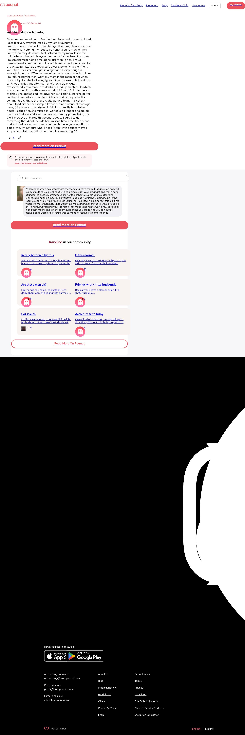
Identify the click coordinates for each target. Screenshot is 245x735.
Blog (101, 681)
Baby (165, 6)
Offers (101, 701)
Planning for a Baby (131, 6)
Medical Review (107, 688)
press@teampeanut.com (58, 689)
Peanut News (142, 674)
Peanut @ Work (107, 708)
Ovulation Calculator (147, 715)
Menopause (198, 6)
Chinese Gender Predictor (149, 708)
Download (140, 695)
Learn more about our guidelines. (31, 163)
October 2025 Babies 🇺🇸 (29, 24)
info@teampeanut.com (57, 700)
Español (209, 729)
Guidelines (104, 695)
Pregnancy (152, 6)
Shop (101, 715)
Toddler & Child (179, 6)
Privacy (139, 688)
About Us (103, 674)
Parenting (30, 15)
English (196, 729)
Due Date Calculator (146, 701)
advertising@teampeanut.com (62, 678)
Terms (138, 681)
